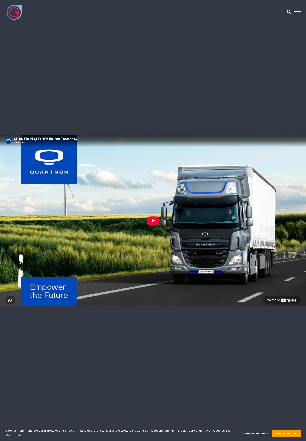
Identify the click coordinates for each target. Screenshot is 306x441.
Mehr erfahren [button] (16, 435)
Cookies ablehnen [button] (255, 433)
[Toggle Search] (289, 11)
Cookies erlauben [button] (286, 433)
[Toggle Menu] (297, 12)
